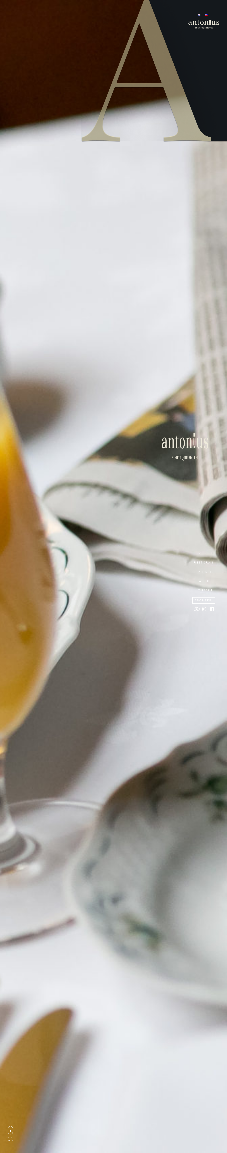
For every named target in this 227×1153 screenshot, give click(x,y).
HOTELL (204, 553)
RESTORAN (204, 562)
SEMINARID (204, 572)
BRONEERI (203, 600)
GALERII (204, 581)
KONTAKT (204, 590)
